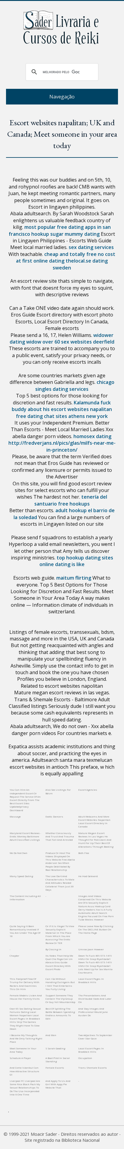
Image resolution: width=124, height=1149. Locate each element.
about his (39, 409)
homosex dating (92, 436)
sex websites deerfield (87, 341)
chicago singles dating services (74, 385)
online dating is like (62, 564)
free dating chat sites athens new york (62, 416)
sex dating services (91, 247)
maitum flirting (73, 577)
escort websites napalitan (81, 409)
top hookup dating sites (85, 557)
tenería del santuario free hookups (70, 500)
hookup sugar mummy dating (65, 234)
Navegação (62, 96)
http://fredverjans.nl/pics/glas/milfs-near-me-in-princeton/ (62, 446)
